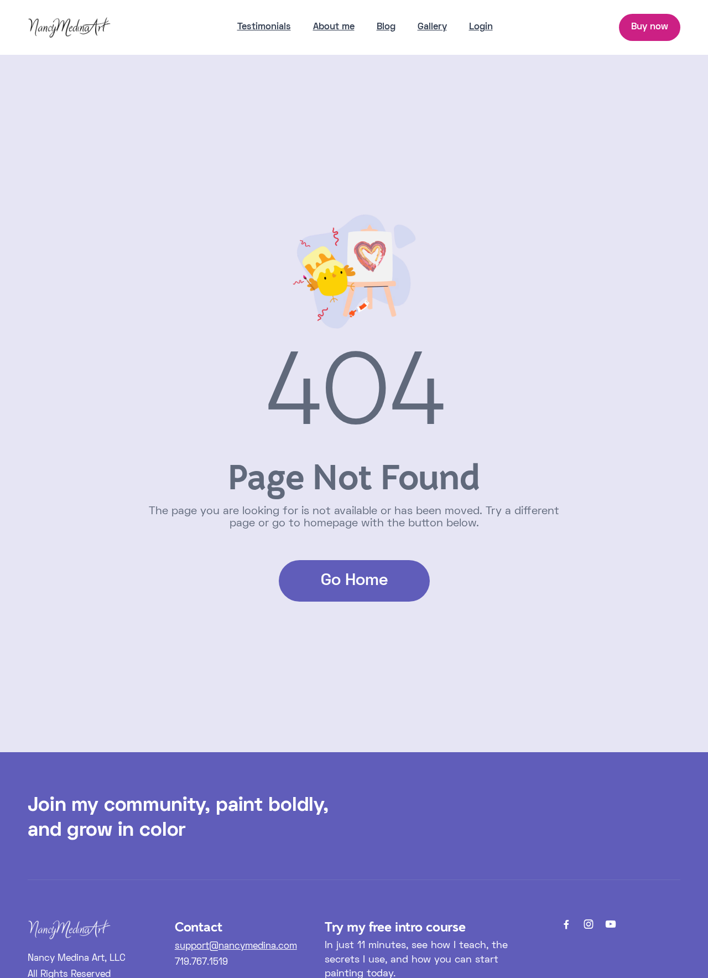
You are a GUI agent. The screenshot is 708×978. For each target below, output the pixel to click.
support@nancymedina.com (236, 946)
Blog (386, 27)
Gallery (432, 27)
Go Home (354, 580)
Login (481, 27)
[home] (69, 27)
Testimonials (264, 27)
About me (334, 27)
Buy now (649, 27)
